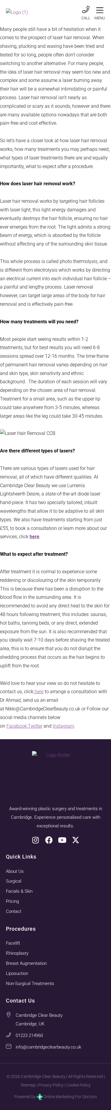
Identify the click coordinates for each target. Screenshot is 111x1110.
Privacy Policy (51, 1085)
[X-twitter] (75, 840)
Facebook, (17, 726)
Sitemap (28, 1085)
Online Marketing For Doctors (70, 1096)
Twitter (35, 726)
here (38, 691)
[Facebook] (49, 840)
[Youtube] (62, 840)
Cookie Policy (78, 1085)
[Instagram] (35, 840)
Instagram (63, 726)
